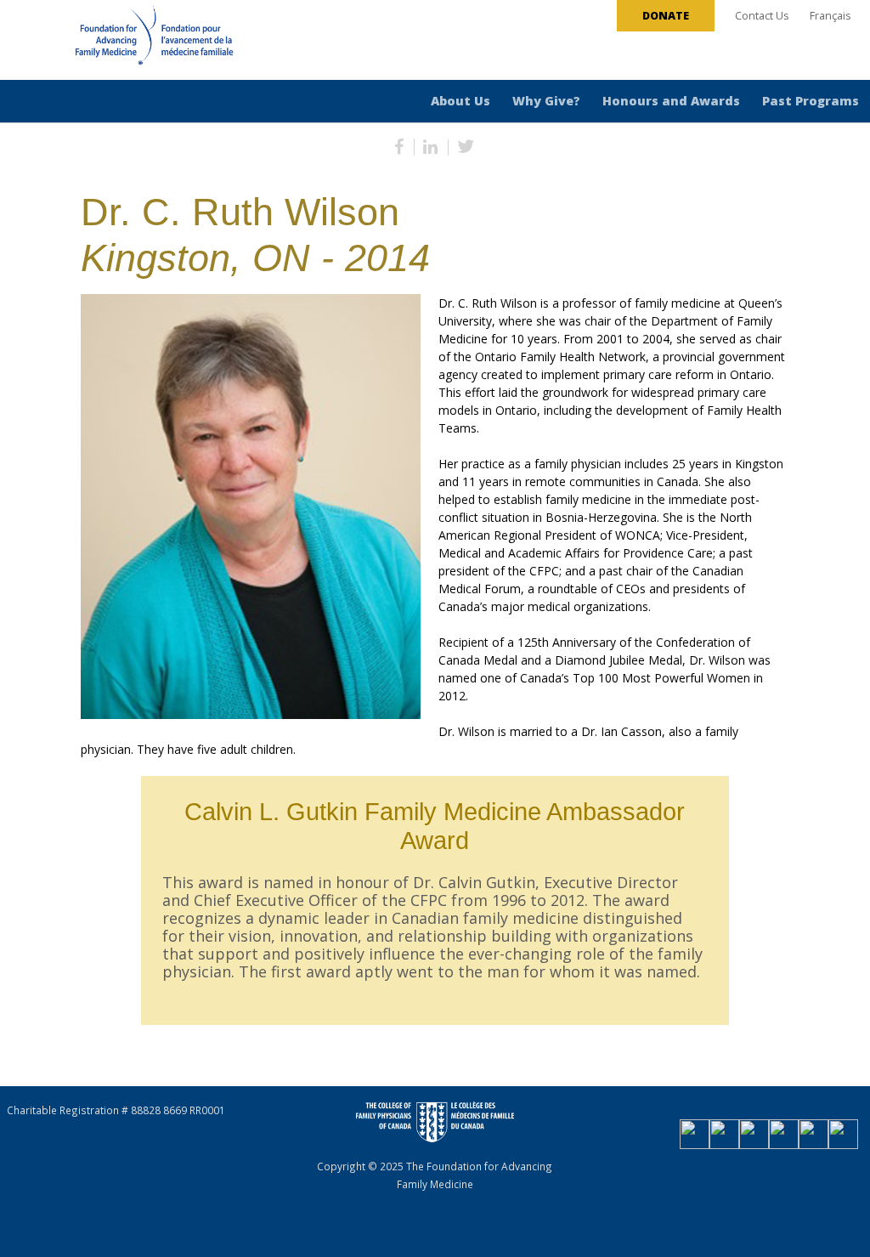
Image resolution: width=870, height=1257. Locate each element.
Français (830, 15)
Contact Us (762, 15)
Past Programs (810, 101)
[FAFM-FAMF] (122, 41)
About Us (460, 101)
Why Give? (546, 101)
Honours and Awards (671, 101)
